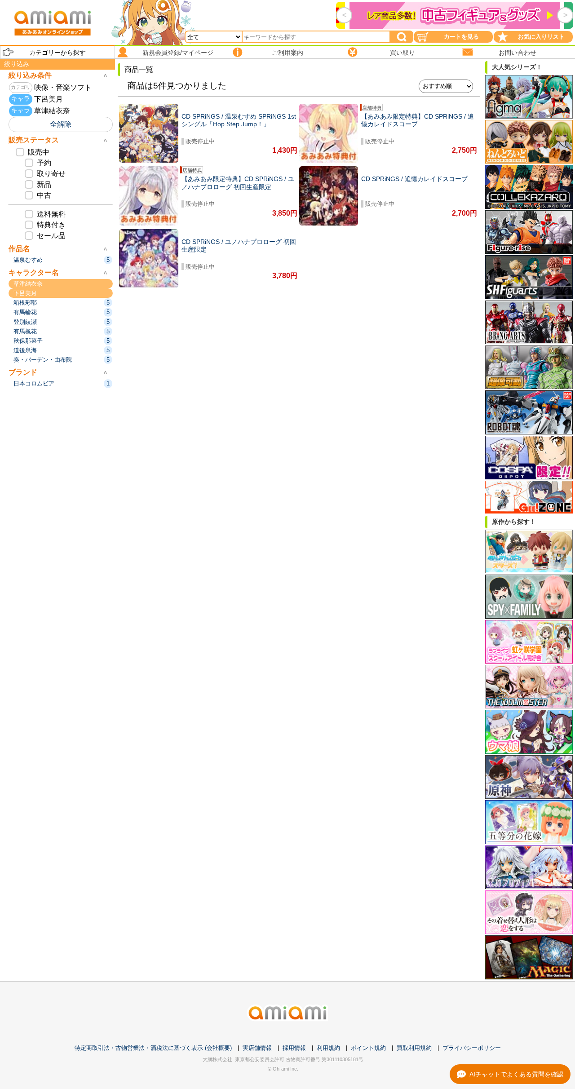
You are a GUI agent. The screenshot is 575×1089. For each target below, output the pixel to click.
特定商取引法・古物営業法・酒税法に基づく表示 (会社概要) (153, 1048)
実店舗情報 (257, 1048)
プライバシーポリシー (471, 1048)
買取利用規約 (414, 1048)
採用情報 (294, 1048)
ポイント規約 (368, 1048)
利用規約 (328, 1048)
